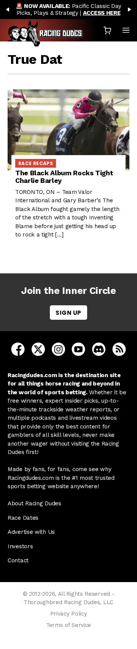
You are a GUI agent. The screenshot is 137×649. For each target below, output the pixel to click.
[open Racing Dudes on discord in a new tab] (98, 348)
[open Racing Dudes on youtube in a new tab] (78, 348)
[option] (68, 9)
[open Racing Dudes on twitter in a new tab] (38, 348)
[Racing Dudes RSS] (119, 348)
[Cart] (107, 30)
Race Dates (23, 517)
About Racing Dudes (34, 503)
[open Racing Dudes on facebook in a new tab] (18, 348)
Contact (18, 560)
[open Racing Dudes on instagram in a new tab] (58, 348)
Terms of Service (68, 625)
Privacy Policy (68, 613)
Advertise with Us (31, 531)
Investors (20, 546)
